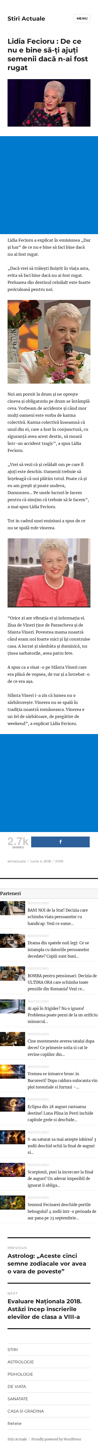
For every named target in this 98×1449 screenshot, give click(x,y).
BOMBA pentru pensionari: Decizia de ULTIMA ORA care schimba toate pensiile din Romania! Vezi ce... (62, 982)
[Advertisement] (49, 185)
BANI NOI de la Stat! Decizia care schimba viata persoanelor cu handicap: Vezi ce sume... (58, 917)
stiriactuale (17, 861)
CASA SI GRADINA (26, 1411)
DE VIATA (17, 1386)
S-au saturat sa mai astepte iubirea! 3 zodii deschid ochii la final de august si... (62, 1146)
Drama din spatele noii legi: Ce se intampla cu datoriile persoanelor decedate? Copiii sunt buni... (58, 950)
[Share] (60, 842)
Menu (82, 18)
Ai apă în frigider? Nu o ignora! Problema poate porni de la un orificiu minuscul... (62, 1015)
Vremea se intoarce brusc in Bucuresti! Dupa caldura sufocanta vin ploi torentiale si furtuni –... (62, 1080)
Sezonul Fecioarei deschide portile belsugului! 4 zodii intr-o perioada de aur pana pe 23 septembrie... (62, 1211)
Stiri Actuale (26, 18)
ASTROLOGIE (21, 1362)
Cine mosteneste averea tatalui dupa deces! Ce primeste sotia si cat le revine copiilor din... (61, 1048)
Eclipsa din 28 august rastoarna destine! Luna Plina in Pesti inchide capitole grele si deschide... (60, 1113)
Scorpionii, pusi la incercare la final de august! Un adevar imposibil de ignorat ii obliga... (60, 1179)
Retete (15, 1423)
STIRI (59, 861)
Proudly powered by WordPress (56, 1439)
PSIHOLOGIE (20, 1374)
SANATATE (18, 1398)
